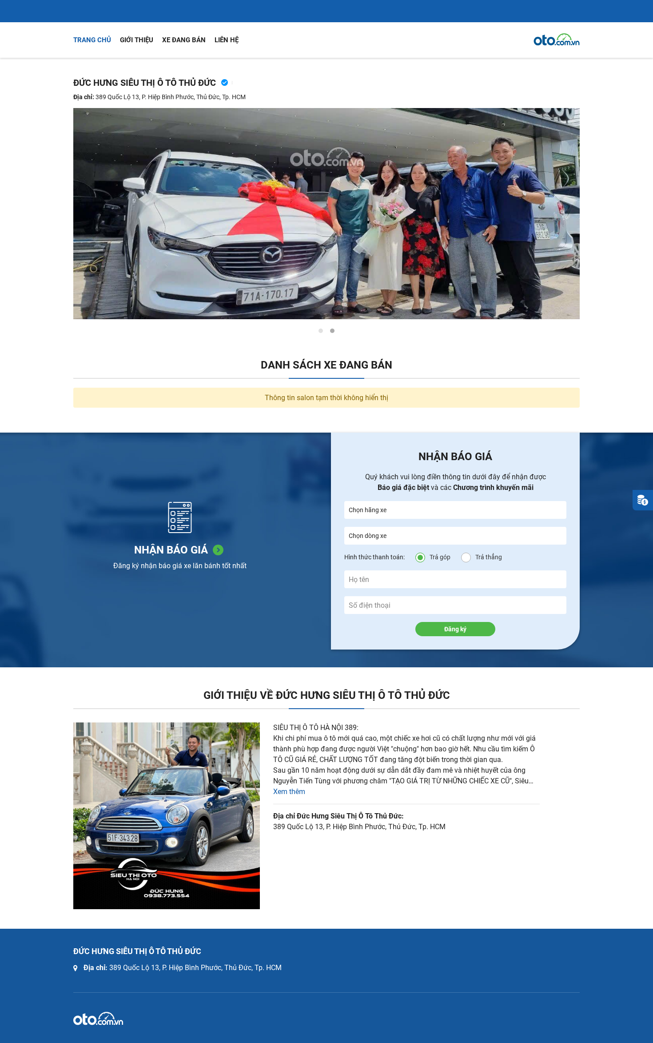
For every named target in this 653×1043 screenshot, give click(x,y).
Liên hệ (227, 40)
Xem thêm (289, 791)
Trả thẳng (488, 557)
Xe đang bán (184, 40)
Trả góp (440, 557)
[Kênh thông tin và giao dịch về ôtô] (557, 39)
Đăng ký (455, 629)
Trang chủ (92, 40)
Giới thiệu (136, 40)
